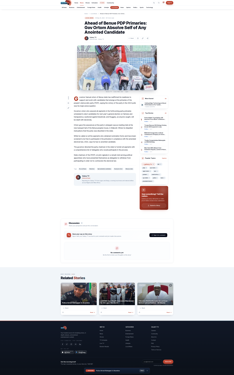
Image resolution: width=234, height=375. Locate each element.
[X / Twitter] (67, 344)
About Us (153, 337)
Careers (153, 330)
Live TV (102, 343)
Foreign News (91, 7)
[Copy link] (143, 38)
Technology (149, 7)
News (82, 3)
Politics (135, 7)
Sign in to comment (159, 235)
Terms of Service (156, 349)
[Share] (148, 38)
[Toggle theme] (154, 3)
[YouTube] (75, 344)
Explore (164, 158)
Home (76, 3)
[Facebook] (62, 344)
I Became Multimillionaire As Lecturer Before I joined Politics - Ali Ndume (153, 302)
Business (71, 7)
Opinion (128, 7)
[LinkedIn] (80, 344)
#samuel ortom (118, 169)
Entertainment (81, 7)
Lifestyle (106, 7)
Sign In (169, 2)
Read (142, 370)
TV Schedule (103, 340)
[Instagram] (71, 344)
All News (64, 7)
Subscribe (168, 361)
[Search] (159, 3)
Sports (142, 7)
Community (110, 3)
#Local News (82, 169)
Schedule (95, 3)
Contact (153, 340)
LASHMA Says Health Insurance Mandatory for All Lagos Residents (117, 302)
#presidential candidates (104, 169)
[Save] (138, 38)
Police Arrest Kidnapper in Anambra (108, 370)
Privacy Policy (155, 346)
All (165, 98)
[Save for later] (94, 285)
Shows (87, 3)
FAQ (152, 343)
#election (92, 169)
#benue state (129, 169)
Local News (114, 7)
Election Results (104, 346)
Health (99, 7)
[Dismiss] (147, 371)
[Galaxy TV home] (64, 328)
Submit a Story (155, 205)
